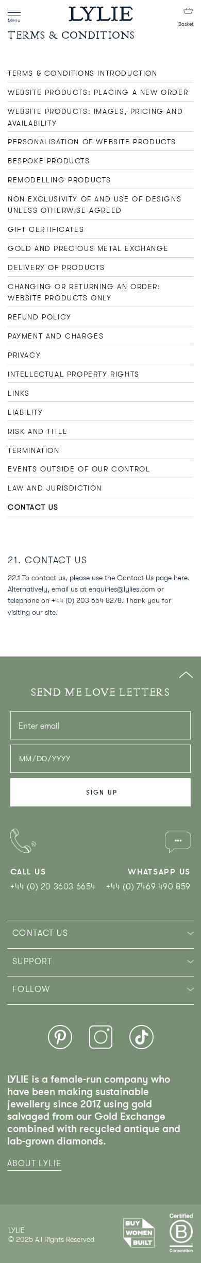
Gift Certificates (46, 229)
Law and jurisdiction (55, 488)
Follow (31, 989)
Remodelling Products (59, 180)
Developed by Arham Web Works (39, 1250)
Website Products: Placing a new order (98, 92)
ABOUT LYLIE (34, 1163)
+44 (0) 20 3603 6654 (53, 886)
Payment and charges (56, 336)
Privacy (24, 355)
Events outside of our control (79, 469)
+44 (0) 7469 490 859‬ (148, 886)
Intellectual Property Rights (74, 374)
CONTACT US (40, 933)
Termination (34, 450)
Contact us (33, 507)
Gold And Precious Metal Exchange (88, 248)
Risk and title (38, 431)
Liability (25, 412)
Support (32, 961)
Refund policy (40, 317)
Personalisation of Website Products (92, 142)
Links (19, 393)
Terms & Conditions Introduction (83, 73)
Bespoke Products (49, 161)
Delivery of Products (56, 267)
